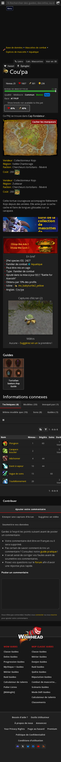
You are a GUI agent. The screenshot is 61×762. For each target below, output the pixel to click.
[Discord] (17, 746)
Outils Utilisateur (40, 717)
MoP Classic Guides (42, 646)
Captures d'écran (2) (30, 298)
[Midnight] (9, 692)
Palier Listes (10, 687)
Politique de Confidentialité (30, 734)
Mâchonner (14, 458)
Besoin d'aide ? (20, 717)
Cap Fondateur (36, 116)
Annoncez (41, 723)
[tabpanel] (30, 460)
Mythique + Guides (14, 666)
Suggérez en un (29, 343)
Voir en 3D (51, 61)
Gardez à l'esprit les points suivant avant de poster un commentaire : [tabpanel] (29, 574)
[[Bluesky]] (28, 746)
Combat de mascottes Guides (45, 682)
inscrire (54, 615)
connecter (39, 615)
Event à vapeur (16, 466)
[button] (3, 119)
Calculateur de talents (16, 682)
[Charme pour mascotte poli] (17, 172)
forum (38, 562)
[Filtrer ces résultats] (46, 429)
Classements (39, 702)
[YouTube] (38, 746)
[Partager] (58, 3)
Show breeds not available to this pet (25, 102)
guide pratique (48, 551)
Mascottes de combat (35, 47)
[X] (23, 746)
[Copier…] (40, 429)
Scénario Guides (40, 687)
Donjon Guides (39, 661)
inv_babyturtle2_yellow (31, 285)
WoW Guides (10, 646)
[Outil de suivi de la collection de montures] (30, 224)
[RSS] (43, 746)
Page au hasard (36, 728)
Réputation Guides (42, 677)
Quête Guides (39, 671)
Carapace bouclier (13, 451)
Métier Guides (11, 671)
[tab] (10, 404)
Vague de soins (16, 473)
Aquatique (34, 51)
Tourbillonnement (17, 481)
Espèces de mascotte (16, 51)
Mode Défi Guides (41, 692)
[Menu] (3, 3)
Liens (20, 61)
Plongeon (13, 443)
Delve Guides (10, 656)
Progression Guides (14, 661)
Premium (52, 728)
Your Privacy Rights (14, 728)
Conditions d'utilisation (30, 740)
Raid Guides (10, 677)
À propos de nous (24, 723)
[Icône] (5, 71)
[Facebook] (33, 746)
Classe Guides (11, 651)
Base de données (14, 47)
